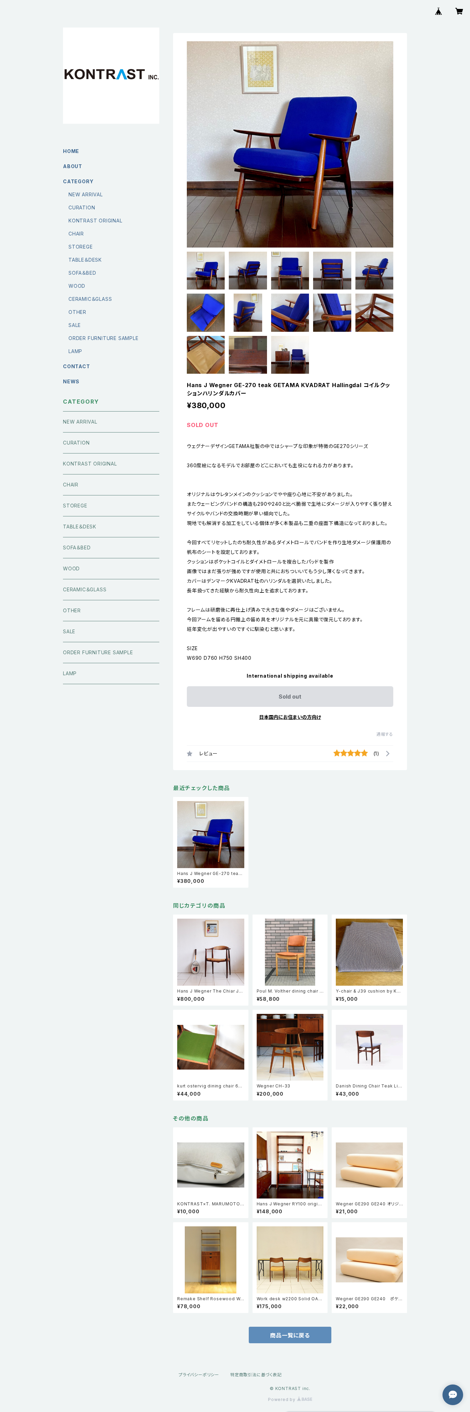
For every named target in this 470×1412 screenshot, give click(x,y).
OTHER (77, 312)
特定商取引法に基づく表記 (256, 1374)
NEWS (71, 381)
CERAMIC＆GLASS (90, 299)
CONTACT (76, 366)
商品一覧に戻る (290, 1335)
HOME (71, 151)
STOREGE (80, 247)
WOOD (76, 286)
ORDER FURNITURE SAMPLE (103, 338)
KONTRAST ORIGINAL (95, 220)
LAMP (75, 351)
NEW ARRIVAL (85, 194)
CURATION (81, 207)
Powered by (282, 1399)
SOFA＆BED (82, 273)
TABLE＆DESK (85, 260)
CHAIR (76, 234)
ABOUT (72, 166)
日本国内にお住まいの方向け (290, 717)
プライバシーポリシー (199, 1374)
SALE (74, 325)
